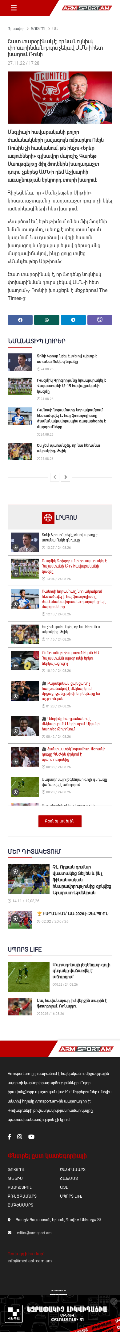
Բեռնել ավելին (60, 821)
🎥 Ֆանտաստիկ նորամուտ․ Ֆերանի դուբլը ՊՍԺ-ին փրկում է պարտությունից (73, 754)
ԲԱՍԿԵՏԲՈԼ (19, 1187)
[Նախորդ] (54, 477)
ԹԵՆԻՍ (15, 1178)
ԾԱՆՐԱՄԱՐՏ (73, 1169)
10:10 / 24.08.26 (58, 671)
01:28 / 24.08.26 (58, 706)
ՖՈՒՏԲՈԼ (38, 29)
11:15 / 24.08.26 (58, 639)
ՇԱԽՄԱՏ (69, 1178)
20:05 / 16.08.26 (52, 1013)
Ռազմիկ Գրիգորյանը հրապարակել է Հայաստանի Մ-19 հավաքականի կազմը (71, 385)
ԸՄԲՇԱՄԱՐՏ (20, 1205)
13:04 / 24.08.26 (58, 579)
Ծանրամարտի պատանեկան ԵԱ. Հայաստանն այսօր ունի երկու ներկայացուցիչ (71, 658)
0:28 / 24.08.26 (67, 984)
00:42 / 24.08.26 (58, 737)
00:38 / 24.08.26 (58, 767)
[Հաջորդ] (65, 477)
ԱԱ (55, 29)
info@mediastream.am (30, 1260)
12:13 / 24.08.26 (58, 614)
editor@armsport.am (34, 1233)
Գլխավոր (16, 29)
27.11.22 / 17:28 (23, 63)
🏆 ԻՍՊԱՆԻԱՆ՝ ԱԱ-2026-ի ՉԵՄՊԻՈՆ (73, 913)
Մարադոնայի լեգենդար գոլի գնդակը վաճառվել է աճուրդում (81, 970)
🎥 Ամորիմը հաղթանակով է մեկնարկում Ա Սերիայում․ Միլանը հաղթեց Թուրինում (71, 724)
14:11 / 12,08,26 (25, 901)
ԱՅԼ (64, 1187)
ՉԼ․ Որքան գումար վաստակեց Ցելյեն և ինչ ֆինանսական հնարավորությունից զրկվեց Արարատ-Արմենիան (82, 879)
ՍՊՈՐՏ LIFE (71, 1196)
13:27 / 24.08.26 (58, 548)
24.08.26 (47, 369)
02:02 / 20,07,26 (55, 921)
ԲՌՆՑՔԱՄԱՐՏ (22, 1196)
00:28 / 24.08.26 (58, 792)
